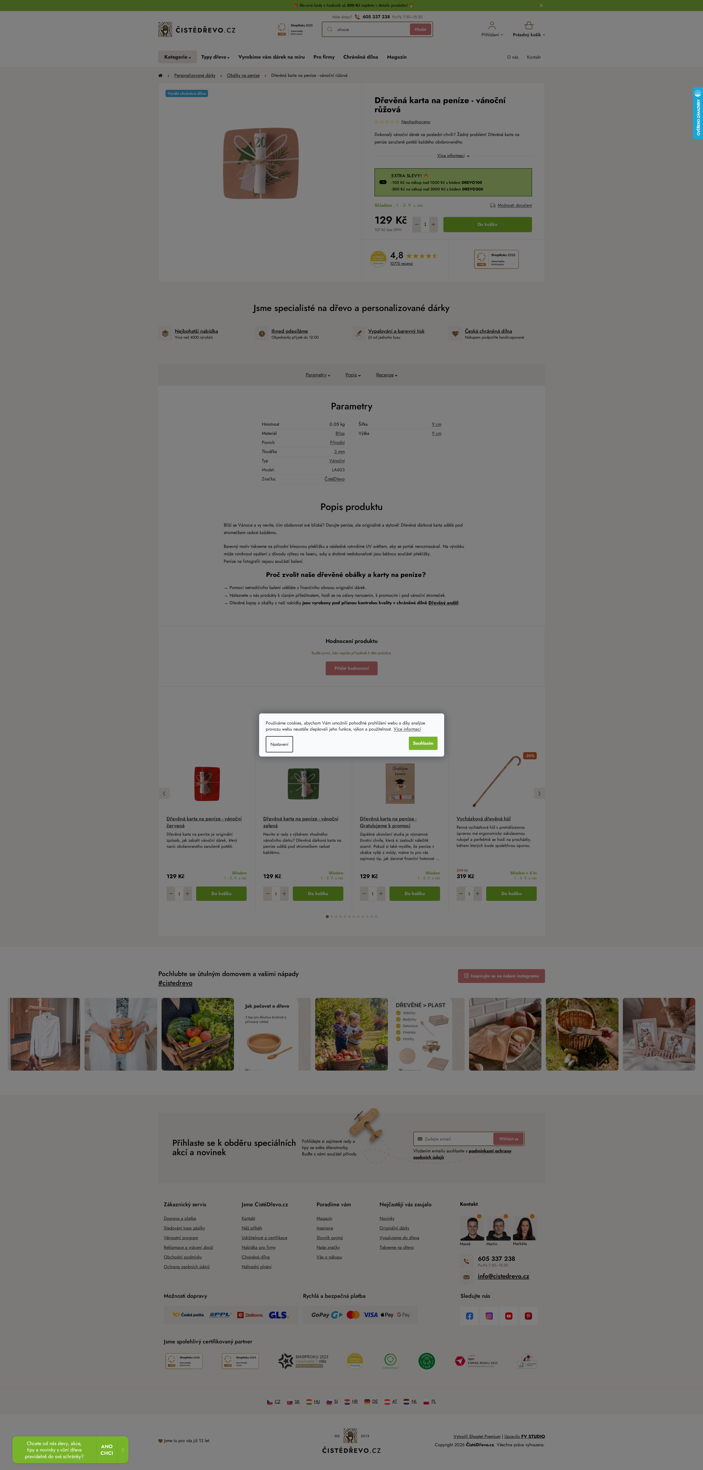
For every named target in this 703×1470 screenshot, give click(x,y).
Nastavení (279, 744)
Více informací (407, 729)
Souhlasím (423, 743)
